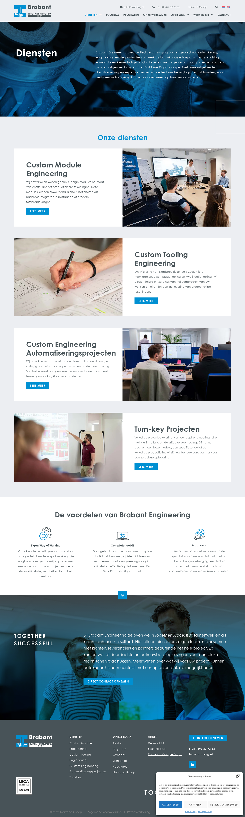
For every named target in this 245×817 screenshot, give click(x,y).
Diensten (91, 14)
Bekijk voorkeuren (224, 804)
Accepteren (170, 804)
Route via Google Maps (165, 754)
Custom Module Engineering (81, 746)
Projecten (131, 14)
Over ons (178, 14)
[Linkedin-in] (192, 764)
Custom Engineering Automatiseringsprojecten (88, 768)
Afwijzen (195, 804)
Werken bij (201, 14)
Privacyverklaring (205, 811)
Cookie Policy (190, 811)
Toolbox (112, 14)
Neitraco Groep (124, 772)
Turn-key (75, 777)
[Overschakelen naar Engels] (228, 6)
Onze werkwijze (155, 14)
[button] (238, 776)
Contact (224, 14)
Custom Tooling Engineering (80, 757)
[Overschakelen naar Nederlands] (223, 6)
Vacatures (120, 766)
